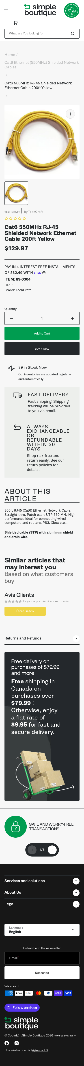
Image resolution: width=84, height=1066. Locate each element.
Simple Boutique (33, 1035)
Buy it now (42, 349)
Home (9, 55)
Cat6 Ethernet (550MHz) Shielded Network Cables (41, 65)
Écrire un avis (25, 611)
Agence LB (40, 1050)
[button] (6, 10)
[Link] (42, 726)
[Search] (74, 33)
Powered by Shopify (64, 1035)
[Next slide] (52, 849)
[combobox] (42, 34)
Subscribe (42, 973)
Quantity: (10, 309)
